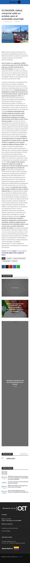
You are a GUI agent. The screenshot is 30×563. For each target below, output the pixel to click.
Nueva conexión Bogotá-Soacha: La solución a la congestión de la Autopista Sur (18, 491)
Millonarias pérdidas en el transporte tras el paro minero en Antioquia (18, 486)
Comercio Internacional (19, 258)
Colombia (9, 258)
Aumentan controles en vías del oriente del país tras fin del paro (15, 382)
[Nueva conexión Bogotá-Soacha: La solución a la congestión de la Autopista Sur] (4, 492)
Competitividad (6, 261)
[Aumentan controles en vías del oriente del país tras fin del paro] (4, 482)
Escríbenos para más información (10, 528)
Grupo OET (19, 556)
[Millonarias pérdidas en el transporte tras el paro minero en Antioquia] (4, 487)
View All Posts (24, 453)
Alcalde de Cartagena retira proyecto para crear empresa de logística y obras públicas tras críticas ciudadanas (15, 307)
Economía (14, 261)
